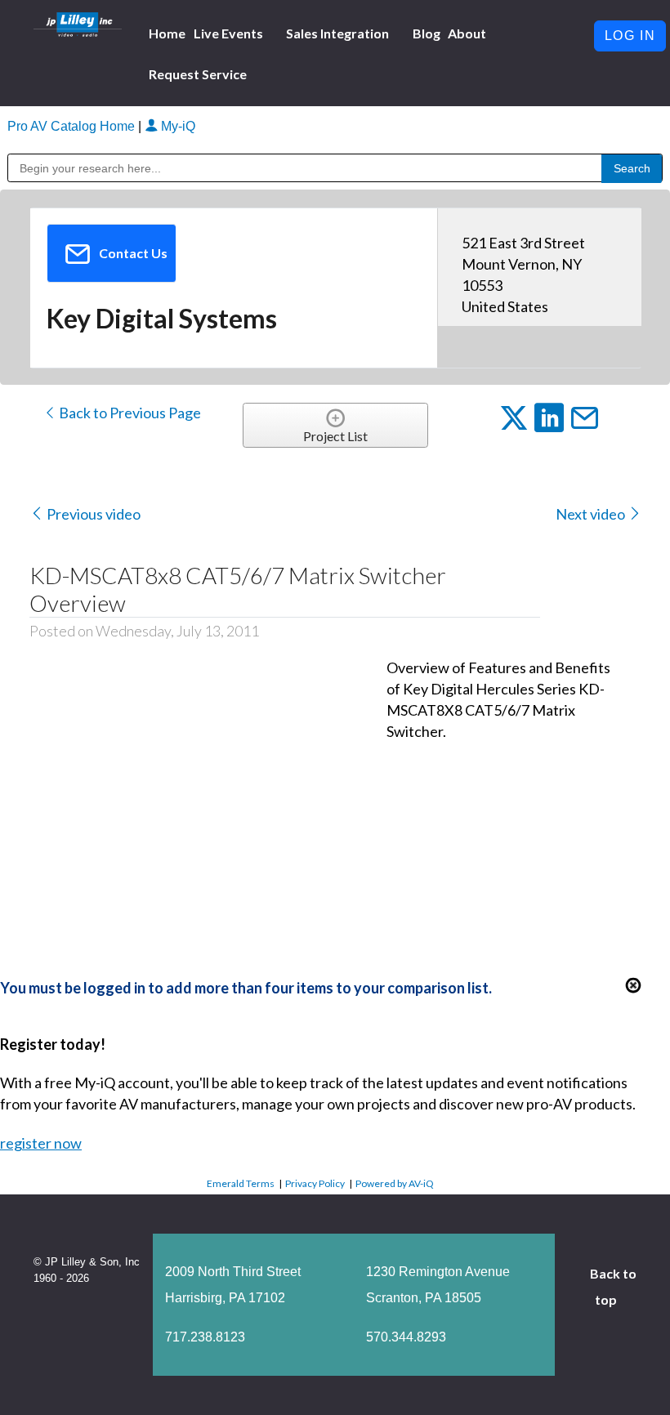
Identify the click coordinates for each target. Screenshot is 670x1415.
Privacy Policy (315, 1183)
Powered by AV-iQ (394, 1183)
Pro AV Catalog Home (72, 126)
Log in (630, 35)
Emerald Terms (241, 1183)
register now (41, 1143)
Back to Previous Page (128, 413)
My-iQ (176, 126)
